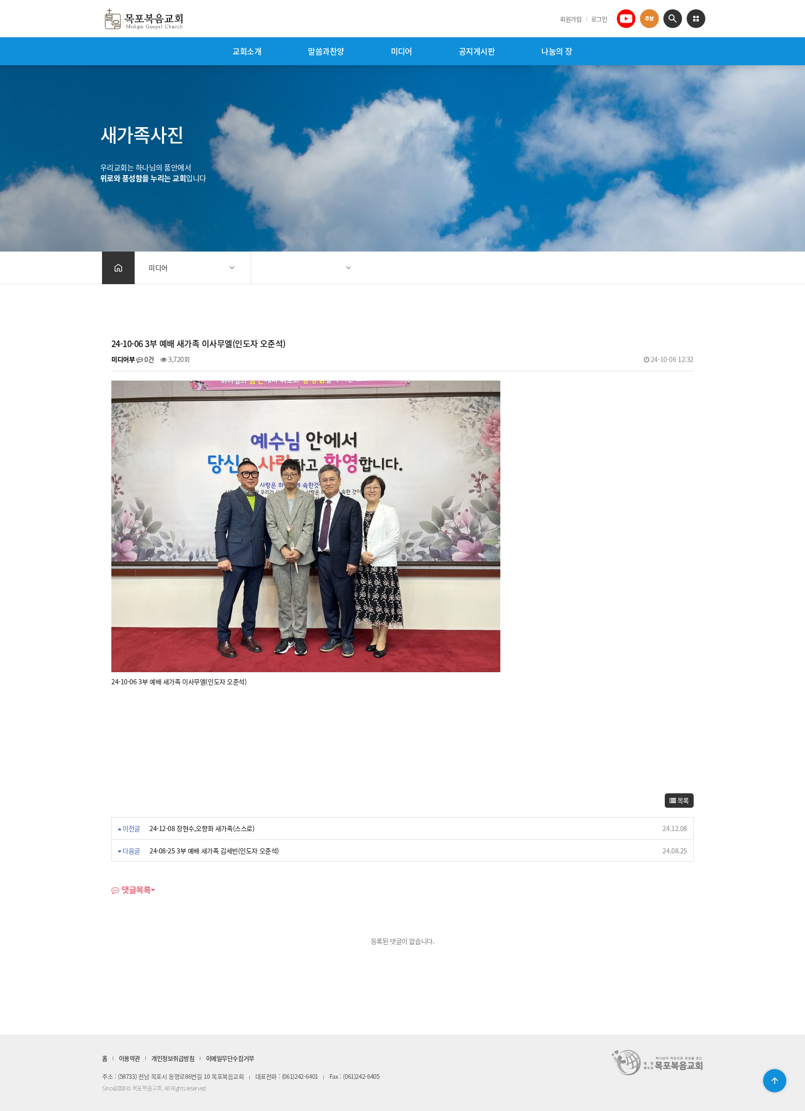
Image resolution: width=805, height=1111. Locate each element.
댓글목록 (134, 890)
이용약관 (129, 1058)
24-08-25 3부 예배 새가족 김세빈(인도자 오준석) (214, 850)
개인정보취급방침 (173, 1058)
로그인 (599, 18)
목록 (682, 800)
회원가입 (570, 18)
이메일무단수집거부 (230, 1058)
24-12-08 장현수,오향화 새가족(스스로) (202, 828)
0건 (148, 359)
